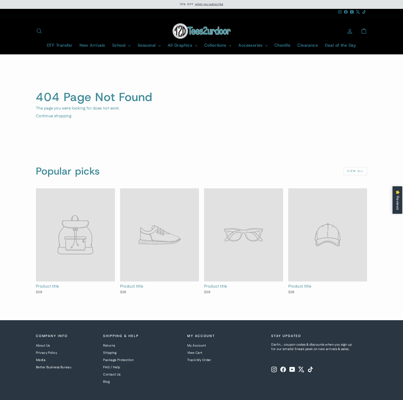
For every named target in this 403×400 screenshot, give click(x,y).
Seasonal (147, 45)
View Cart (194, 353)
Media (40, 360)
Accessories (251, 45)
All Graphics (181, 45)
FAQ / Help (111, 367)
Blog (106, 381)
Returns (109, 345)
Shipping (109, 353)
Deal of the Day (340, 45)
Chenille (282, 45)
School (119, 45)
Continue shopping (53, 116)
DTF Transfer (60, 45)
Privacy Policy (46, 353)
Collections (216, 45)
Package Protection (118, 360)
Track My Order (199, 360)
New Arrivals (92, 45)
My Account (196, 345)
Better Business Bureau (53, 367)
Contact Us (111, 374)
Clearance (307, 45)
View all (355, 171)
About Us (43, 345)
